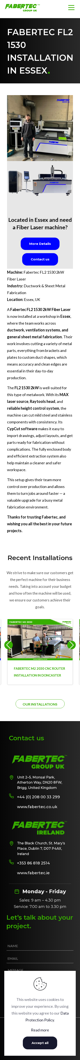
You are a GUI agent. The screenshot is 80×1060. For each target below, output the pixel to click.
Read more (40, 1030)
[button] (71, 645)
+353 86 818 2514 (33, 863)
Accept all (40, 1043)
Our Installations (40, 704)
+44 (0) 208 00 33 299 (38, 797)
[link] (40, 128)
